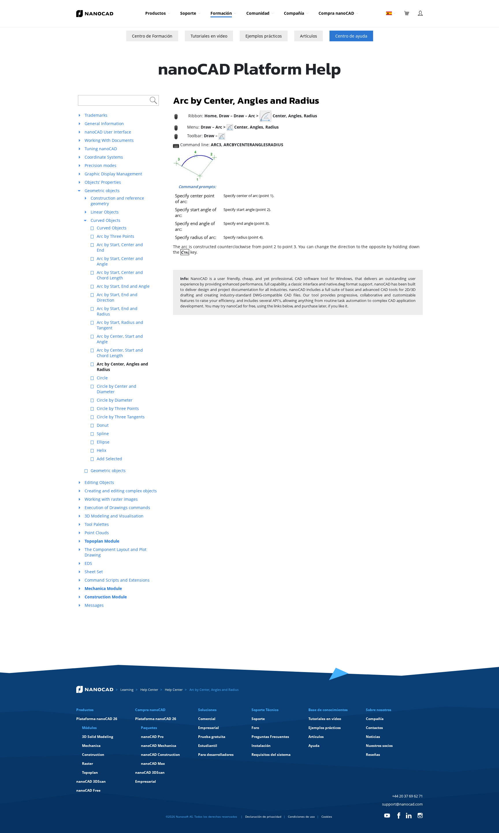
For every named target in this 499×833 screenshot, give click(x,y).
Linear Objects (105, 212)
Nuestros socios (379, 745)
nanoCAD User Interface (108, 132)
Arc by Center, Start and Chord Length (120, 352)
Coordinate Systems (104, 157)
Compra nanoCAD (336, 13)
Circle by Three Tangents (121, 417)
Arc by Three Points (115, 236)
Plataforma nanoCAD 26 (96, 718)
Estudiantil (207, 745)
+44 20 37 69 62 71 (407, 796)
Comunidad (257, 13)
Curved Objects (105, 220)
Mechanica (91, 745)
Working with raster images (111, 499)
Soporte (188, 13)
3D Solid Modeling (97, 736)
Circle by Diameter (115, 400)
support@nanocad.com (402, 804)
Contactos (374, 727)
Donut (103, 425)
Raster (87, 763)
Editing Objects (99, 482)
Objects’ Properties (103, 182)
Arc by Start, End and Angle (123, 286)
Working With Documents (109, 140)
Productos (155, 13)
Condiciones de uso (301, 817)
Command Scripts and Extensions (117, 580)
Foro (255, 727)
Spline (103, 433)
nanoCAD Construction (160, 754)
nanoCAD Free (88, 790)
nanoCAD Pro (152, 736)
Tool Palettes (97, 524)
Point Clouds (97, 532)
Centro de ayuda (351, 36)
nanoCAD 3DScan (91, 781)
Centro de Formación (152, 36)
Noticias (373, 736)
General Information (104, 123)
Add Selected (109, 458)
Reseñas (373, 754)
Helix (101, 450)
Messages (94, 605)
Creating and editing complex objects (121, 491)
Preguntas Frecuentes (270, 736)
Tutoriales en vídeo (209, 36)
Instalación (261, 745)
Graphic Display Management (113, 174)
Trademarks (96, 115)
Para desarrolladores (216, 754)
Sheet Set (94, 571)
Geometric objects (102, 190)
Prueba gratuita (211, 736)
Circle (102, 378)
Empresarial (145, 781)
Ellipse (103, 442)
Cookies (326, 817)
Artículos (308, 36)
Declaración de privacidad (263, 817)
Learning (126, 689)
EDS (88, 563)
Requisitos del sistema (271, 754)
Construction (93, 754)
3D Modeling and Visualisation (114, 516)
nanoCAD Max (153, 763)
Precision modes (100, 165)
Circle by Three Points (118, 408)
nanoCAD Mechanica (158, 745)
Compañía (294, 13)
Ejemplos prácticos (263, 36)
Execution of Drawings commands (117, 507)
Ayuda (313, 745)
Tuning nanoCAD (101, 148)
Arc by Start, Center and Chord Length (120, 275)
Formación (221, 13)
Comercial (206, 718)
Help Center (149, 689)
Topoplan (90, 772)
